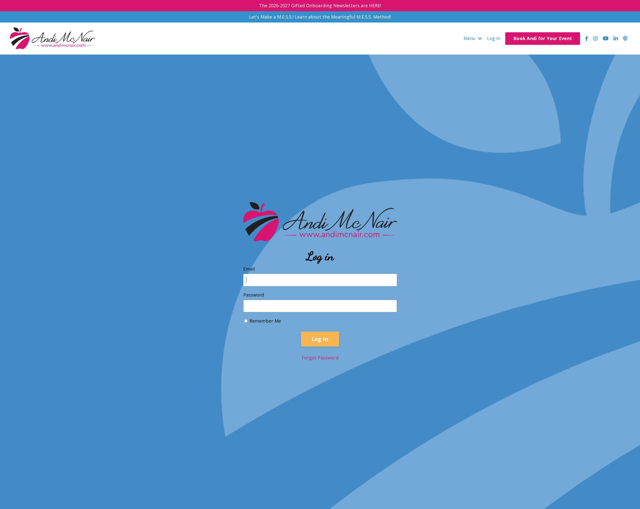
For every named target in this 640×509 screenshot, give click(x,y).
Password (253, 295)
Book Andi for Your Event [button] (542, 38)
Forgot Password (320, 358)
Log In (493, 38)
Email (249, 269)
